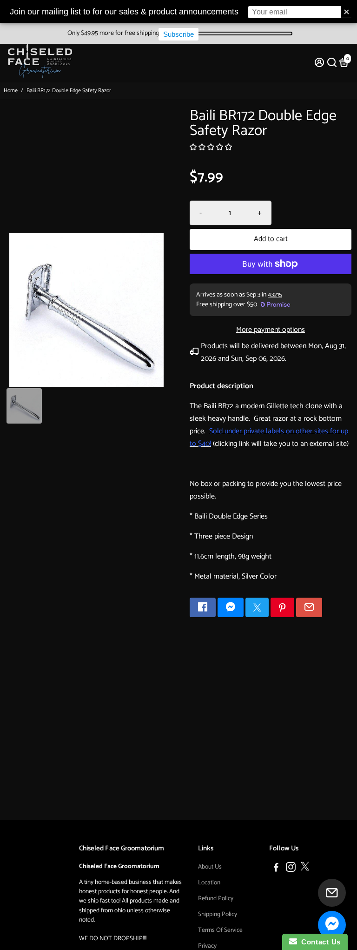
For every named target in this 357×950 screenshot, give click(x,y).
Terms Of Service (220, 930)
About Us (210, 867)
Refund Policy (215, 898)
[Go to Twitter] (257, 607)
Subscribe (178, 34)
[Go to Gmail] (309, 607)
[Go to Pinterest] (282, 607)
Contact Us (319, 942)
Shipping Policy (217, 914)
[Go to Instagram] (291, 869)
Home (11, 90)
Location (209, 882)
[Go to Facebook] (203, 607)
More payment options (270, 329)
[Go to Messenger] (231, 607)
